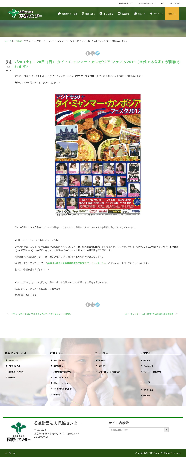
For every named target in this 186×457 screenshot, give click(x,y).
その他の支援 (148, 366)
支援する (126, 14)
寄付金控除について (126, 3)
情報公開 (12, 378)
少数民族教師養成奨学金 (62, 372)
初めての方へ (13, 360)
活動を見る (90, 14)
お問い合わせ (174, 3)
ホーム (8, 41)
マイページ (158, 14)
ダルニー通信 (148, 390)
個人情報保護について (147, 3)
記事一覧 (146, 396)
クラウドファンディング (62, 389)
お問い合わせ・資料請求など (109, 372)
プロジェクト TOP (61, 378)
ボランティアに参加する (152, 372)
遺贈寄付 (57, 395)
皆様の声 (101, 366)
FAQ (162, 3)
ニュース (142, 14)
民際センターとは (69, 14)
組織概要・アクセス (16, 372)
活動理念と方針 (14, 366)
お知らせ (17, 41)
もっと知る (108, 14)
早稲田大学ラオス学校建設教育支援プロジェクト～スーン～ (76, 263)
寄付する (146, 360)
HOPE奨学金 (58, 366)
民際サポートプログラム (62, 383)
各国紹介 (101, 360)
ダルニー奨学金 (59, 360)
